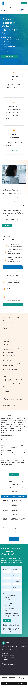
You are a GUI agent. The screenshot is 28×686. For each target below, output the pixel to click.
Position (4, 581)
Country (14, 587)
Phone (14, 575)
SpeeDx (7, 642)
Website (4, 587)
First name (5, 569)
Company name (16, 581)
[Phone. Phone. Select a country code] (14, 578)
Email (4, 575)
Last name (15, 569)
